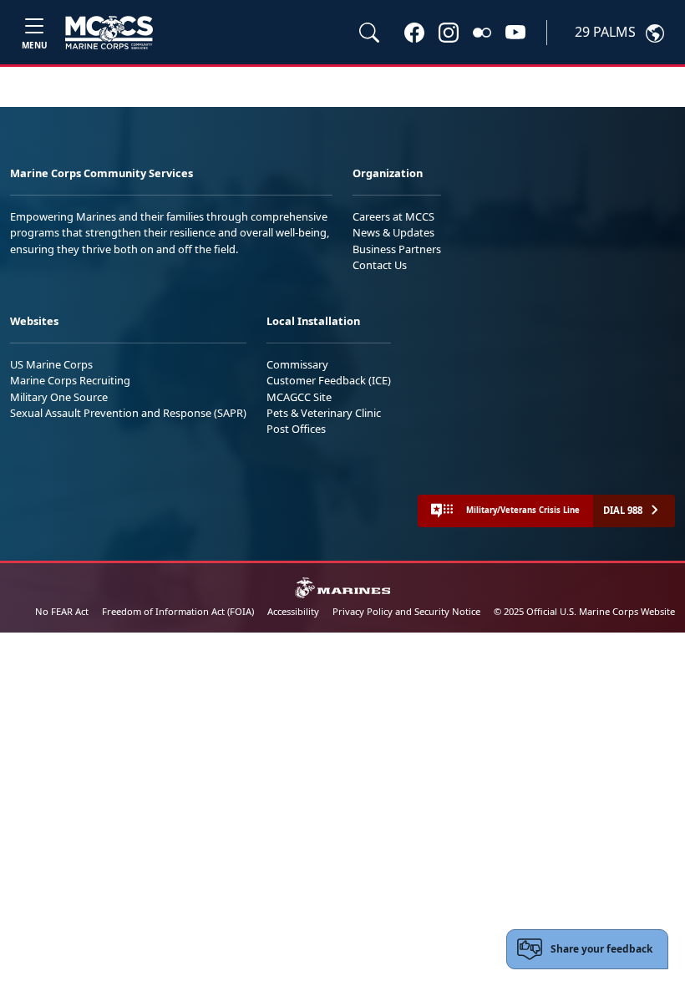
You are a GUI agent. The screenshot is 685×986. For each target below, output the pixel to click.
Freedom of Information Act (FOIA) (178, 611)
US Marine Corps (51, 364)
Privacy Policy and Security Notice (406, 611)
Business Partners (397, 249)
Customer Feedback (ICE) (328, 380)
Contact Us (380, 264)
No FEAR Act (62, 611)
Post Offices (296, 428)
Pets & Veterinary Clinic (323, 412)
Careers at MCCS (393, 216)
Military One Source (59, 396)
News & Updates (393, 232)
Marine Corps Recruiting (70, 380)
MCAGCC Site (299, 396)
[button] (414, 32)
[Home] (109, 32)
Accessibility (293, 611)
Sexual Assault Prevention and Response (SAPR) (128, 412)
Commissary (297, 364)
